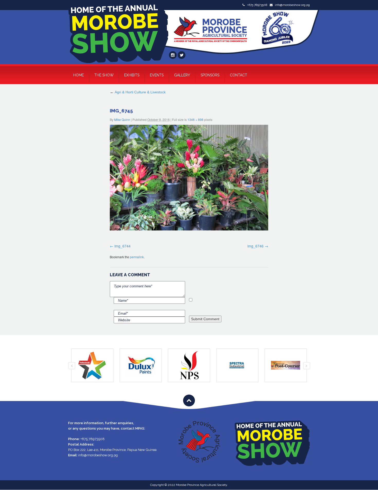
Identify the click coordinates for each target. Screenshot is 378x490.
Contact (238, 75)
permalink (137, 257)
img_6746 (255, 245)
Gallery (182, 75)
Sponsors (210, 75)
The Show (104, 75)
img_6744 (122, 245)
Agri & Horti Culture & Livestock (138, 92)
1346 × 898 (195, 119)
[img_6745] (189, 177)
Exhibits (131, 75)
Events (157, 75)
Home (78, 75)
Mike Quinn (122, 119)
